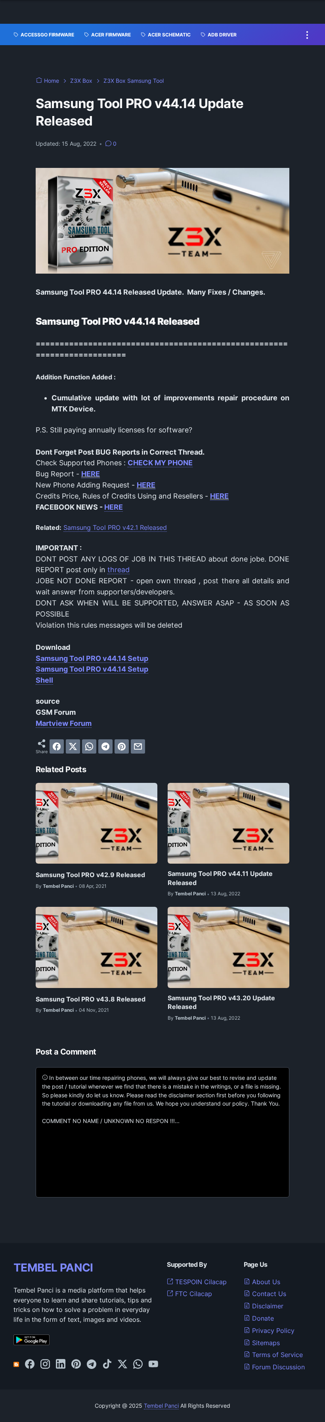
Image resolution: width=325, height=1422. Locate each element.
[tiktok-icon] (107, 1364)
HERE (90, 474)
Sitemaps (265, 1343)
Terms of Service (276, 1355)
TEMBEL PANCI (53, 1267)
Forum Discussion (277, 1367)
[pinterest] (122, 746)
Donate (262, 1318)
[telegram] (105, 746)
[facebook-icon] (29, 1364)
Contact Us (268, 1294)
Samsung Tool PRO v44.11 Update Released (220, 878)
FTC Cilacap (192, 1294)
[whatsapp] (89, 746)
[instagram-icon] (45, 1364)
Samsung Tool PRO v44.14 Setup (92, 658)
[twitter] (73, 746)
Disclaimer (266, 1306)
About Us (265, 1282)
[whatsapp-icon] (138, 1364)
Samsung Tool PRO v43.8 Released (90, 999)
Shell (44, 680)
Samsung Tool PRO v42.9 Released (90, 875)
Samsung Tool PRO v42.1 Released (115, 527)
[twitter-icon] (122, 1364)
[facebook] (57, 746)
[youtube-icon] (153, 1364)
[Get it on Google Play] (31, 1343)
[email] (138, 746)
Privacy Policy (272, 1330)
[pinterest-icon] (76, 1364)
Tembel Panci (161, 1405)
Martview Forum (64, 723)
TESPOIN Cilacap (200, 1282)
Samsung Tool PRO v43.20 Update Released (221, 1002)
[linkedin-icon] (60, 1364)
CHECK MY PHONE (160, 463)
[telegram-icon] (91, 1364)
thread (118, 569)
